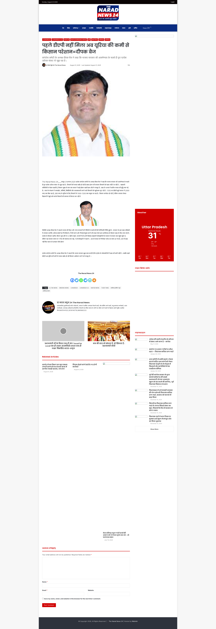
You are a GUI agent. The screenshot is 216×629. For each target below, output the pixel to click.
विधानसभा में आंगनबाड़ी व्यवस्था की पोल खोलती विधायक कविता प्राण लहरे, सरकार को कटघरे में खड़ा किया (161, 393)
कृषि (129, 28)
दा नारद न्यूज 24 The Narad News (56, 65)
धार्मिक (135, 28)
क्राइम (84, 28)
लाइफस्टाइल (108, 28)
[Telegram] (85, 278)
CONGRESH (47, 39)
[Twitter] (77, 278)
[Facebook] (72, 278)
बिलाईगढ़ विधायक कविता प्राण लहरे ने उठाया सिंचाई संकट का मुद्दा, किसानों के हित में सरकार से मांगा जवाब (161, 407)
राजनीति (91, 28)
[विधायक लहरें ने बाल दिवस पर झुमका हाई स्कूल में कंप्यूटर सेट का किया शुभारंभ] (141, 419)
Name (45, 582)
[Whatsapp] (81, 278)
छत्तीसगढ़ (75, 28)
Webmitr (135, 621)
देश (63, 28)
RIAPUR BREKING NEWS (78, 39)
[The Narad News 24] (108, 13)
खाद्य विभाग (94, 39)
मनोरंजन (117, 28)
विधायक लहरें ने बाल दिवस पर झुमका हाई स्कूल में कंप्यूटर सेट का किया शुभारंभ (160, 418)
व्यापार (123, 28)
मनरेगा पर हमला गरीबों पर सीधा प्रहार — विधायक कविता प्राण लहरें (161, 350)
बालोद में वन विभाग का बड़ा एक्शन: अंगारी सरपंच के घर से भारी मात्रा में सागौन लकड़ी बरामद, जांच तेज (55, 366)
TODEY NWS (105, 288)
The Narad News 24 (116, 621)
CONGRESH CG (57, 39)
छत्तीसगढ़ (107, 39)
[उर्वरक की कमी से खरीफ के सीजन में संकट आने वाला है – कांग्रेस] (141, 342)
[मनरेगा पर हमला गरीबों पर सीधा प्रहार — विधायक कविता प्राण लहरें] (141, 352)
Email (44, 590)
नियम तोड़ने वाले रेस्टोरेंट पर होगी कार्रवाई (85, 365)
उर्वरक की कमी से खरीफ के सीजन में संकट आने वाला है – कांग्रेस (161, 340)
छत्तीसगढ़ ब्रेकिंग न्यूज (115, 288)
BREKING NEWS (64, 288)
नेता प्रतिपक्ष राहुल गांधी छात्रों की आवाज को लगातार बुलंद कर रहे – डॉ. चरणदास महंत (116, 535)
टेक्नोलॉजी (99, 28)
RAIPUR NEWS (95, 288)
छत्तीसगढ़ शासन (46, 291)
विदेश (68, 28)
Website (91, 590)
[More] (94, 278)
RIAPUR (66, 39)
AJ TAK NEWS (53, 288)
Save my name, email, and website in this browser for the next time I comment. (72, 599)
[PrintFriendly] (90, 278)
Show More (154, 429)
